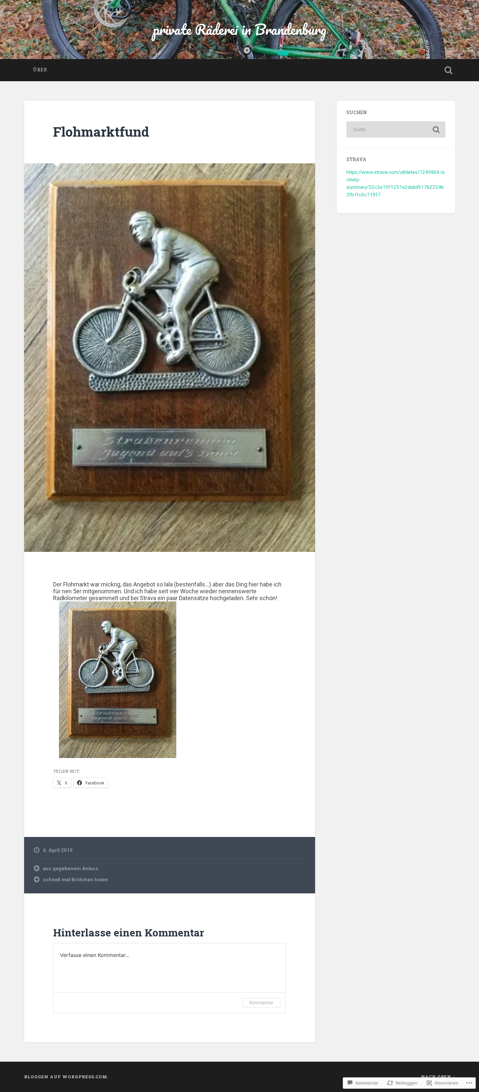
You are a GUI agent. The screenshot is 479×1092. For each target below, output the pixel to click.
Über (40, 70)
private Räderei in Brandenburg (239, 29)
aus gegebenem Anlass (70, 869)
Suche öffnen (448, 70)
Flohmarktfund (101, 131)
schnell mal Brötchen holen (75, 880)
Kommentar (261, 1002)
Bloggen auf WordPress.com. (66, 1076)
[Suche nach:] (395, 129)
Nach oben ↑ (438, 1076)
